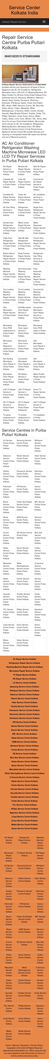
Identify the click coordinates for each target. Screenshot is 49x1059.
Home (8, 1045)
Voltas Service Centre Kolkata (24, 761)
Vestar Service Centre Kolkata (24, 828)
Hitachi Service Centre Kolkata (24, 698)
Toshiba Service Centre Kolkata (25, 797)
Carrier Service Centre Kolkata (24, 785)
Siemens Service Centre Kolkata (24, 745)
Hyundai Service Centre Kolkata (24, 793)
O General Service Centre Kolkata (24, 777)
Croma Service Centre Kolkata (24, 749)
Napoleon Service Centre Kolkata (24, 812)
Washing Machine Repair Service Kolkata (24, 667)
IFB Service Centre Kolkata (24, 722)
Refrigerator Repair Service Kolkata (24, 663)
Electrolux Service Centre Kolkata (24, 714)
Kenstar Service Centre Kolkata (24, 789)
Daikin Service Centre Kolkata (24, 781)
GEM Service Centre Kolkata (24, 741)
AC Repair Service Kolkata (24, 659)
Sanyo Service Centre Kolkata (24, 765)
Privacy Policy (36, 1045)
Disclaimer (25, 1045)
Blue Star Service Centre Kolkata (24, 757)
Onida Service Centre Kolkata (24, 801)
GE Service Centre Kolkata (24, 753)
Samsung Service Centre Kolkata (24, 686)
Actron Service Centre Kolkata (40, 1022)
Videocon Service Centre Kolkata (24, 694)
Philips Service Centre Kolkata (24, 808)
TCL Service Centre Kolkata (24, 804)
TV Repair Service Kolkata (24, 674)
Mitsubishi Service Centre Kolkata (24, 769)
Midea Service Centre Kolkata (24, 824)
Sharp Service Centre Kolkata (24, 737)
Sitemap (15, 1045)
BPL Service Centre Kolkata (24, 734)
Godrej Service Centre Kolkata (24, 706)
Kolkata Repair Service (14, 21)
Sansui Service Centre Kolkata (24, 726)
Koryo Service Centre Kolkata (24, 820)
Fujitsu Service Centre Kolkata (40, 958)
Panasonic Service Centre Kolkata (24, 710)
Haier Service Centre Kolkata (24, 702)
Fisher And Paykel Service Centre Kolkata (24, 919)
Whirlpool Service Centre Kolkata (24, 690)
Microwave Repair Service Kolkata (24, 670)
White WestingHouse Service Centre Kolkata (24, 773)
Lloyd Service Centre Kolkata (25, 816)
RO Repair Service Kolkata (24, 678)
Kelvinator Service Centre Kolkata (24, 718)
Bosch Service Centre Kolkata (24, 730)
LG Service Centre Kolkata (24, 682)
